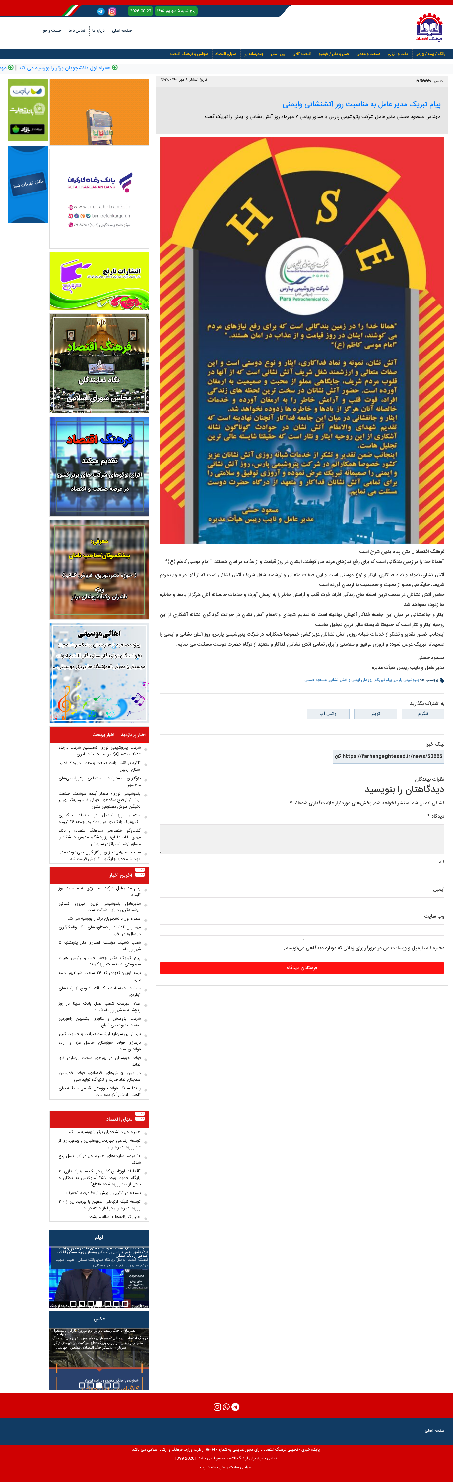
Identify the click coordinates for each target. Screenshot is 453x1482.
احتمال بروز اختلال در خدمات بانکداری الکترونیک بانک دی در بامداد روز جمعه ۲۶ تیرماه (100, 819)
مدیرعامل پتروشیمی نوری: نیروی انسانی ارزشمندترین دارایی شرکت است (100, 907)
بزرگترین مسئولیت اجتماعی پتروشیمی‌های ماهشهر (100, 782)
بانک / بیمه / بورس (430, 54)
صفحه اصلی (122, 30)
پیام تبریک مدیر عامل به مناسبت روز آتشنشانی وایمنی (362, 104)
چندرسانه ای (253, 54)
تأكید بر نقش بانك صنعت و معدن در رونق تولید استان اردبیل (100, 766)
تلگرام (423, 714)
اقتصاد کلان (301, 54)
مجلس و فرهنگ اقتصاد (189, 54)
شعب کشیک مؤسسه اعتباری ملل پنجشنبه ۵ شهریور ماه (100, 946)
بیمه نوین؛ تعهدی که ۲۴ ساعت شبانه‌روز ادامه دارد (100, 976)
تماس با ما (77, 30)
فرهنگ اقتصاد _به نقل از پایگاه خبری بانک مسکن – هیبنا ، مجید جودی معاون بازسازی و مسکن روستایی (102, 1257)
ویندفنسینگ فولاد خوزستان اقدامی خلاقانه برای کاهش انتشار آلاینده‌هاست (100, 1092)
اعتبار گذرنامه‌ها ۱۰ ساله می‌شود (115, 1217)
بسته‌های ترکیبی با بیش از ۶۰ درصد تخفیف (103, 1193)
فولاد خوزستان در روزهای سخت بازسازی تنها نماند (100, 1061)
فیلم (99, 1238)
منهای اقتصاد (225, 54)
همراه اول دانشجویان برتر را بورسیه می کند (86, 68)
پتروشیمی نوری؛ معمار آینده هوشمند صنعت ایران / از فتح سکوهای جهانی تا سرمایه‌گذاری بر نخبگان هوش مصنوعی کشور (100, 800)
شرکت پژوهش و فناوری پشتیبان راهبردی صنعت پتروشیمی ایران (100, 1022)
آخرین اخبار (120, 875)
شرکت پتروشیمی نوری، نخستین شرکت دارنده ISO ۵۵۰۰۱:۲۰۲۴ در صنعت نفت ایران (100, 751)
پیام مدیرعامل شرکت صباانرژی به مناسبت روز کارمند (100, 892)
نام (441, 862)
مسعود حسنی (315, 680)
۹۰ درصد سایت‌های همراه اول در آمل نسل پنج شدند (100, 1159)
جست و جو (52, 30)
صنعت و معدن (368, 54)
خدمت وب (209, 1467)
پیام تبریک (383, 680)
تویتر (375, 714)
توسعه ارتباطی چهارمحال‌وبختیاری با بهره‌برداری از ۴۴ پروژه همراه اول (100, 1144)
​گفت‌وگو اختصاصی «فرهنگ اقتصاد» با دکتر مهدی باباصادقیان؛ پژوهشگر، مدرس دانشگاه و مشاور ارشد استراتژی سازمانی (100, 837)
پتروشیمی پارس (406, 680)
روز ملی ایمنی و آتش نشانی (351, 680)
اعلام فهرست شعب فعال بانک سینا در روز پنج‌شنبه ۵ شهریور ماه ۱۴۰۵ (100, 1007)
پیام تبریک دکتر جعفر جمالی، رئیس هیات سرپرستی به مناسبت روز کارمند (100, 961)
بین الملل (278, 54)
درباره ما (98, 30)
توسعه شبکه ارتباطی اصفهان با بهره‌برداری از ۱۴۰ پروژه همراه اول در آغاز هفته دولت (100, 1205)
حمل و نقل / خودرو (334, 54)
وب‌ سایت (434, 916)
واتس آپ (328, 714)
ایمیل (438, 889)
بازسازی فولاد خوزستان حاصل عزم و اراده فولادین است (100, 1046)
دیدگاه (435, 816)
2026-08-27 (140, 11)
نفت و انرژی (398, 54)
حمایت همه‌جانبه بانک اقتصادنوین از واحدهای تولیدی (100, 992)
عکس (99, 1319)
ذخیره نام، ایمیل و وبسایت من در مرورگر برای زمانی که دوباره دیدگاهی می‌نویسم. (364, 948)
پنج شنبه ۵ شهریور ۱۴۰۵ (176, 11)
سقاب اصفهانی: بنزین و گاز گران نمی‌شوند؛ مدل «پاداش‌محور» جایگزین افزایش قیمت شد (100, 856)
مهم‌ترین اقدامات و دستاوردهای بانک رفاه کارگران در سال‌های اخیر (100, 931)
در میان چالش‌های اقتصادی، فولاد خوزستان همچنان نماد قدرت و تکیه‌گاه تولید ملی (100, 1076)
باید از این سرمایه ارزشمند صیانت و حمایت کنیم (100, 1034)
